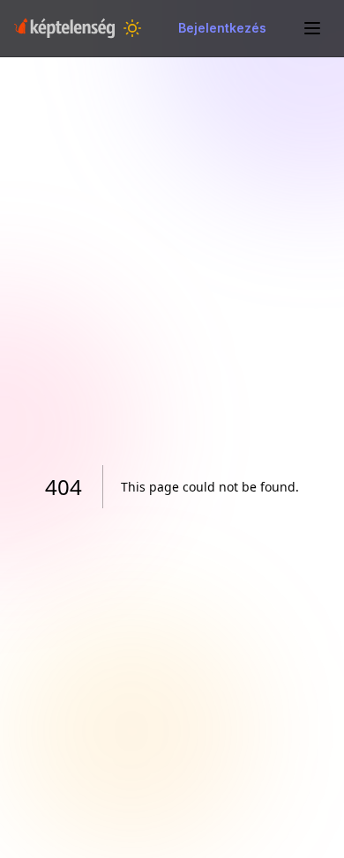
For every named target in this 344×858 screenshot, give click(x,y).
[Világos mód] (132, 28)
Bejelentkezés (222, 27)
